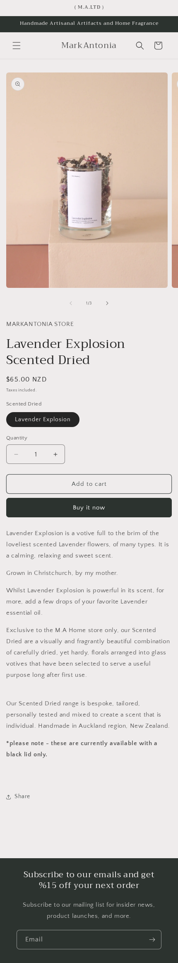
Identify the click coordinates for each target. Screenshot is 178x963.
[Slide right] (107, 303)
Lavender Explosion (43, 419)
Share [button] (22, 796)
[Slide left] (71, 303)
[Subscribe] (152, 939)
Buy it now (89, 507)
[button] (16, 45)
